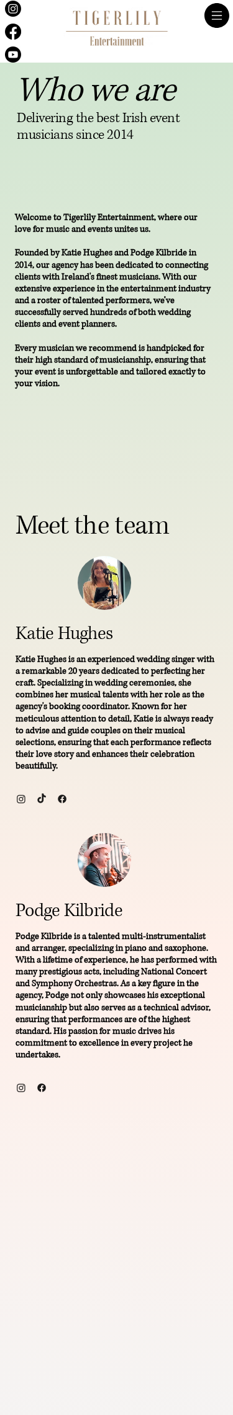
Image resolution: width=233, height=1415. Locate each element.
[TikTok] (41, 798)
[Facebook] (13, 32)
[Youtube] (13, 54)
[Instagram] (13, 9)
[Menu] (217, 15)
